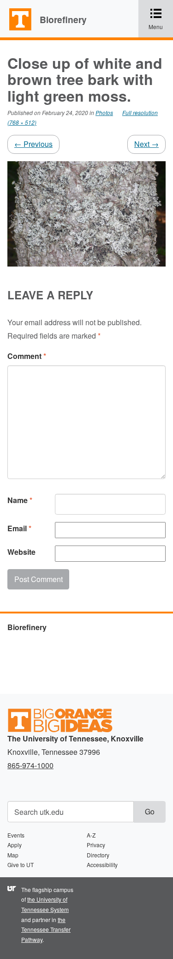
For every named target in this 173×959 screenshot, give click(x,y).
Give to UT (20, 864)
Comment (26, 356)
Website (21, 551)
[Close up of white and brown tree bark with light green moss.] (86, 212)
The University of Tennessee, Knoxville (16, 29)
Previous (33, 144)
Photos (104, 112)
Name (19, 500)
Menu (161, 19)
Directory (98, 855)
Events (15, 835)
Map (12, 855)
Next (146, 144)
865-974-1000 (30, 765)
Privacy (96, 845)
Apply (14, 845)
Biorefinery (63, 19)
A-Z (91, 835)
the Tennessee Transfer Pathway (46, 929)
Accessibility (102, 864)
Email (19, 528)
